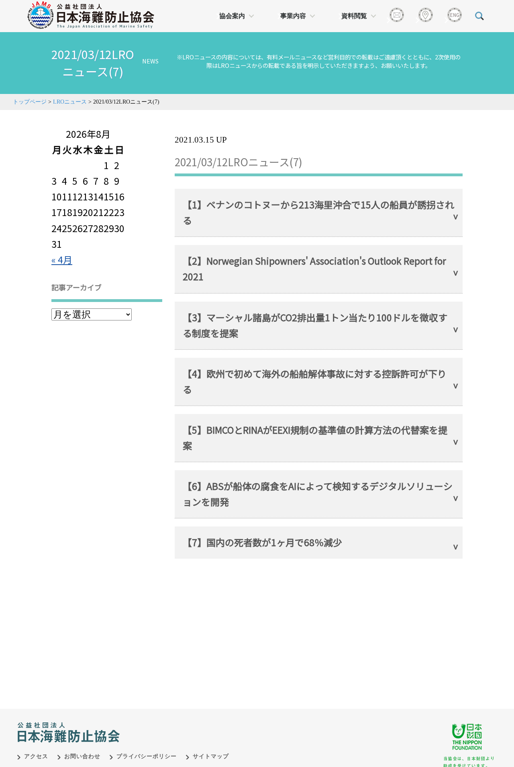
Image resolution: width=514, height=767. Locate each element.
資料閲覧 (354, 15)
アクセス (36, 756)
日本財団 (184, 724)
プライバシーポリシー (146, 756)
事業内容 (293, 15)
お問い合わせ (82, 756)
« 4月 (61, 259)
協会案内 (232, 15)
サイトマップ (211, 756)
